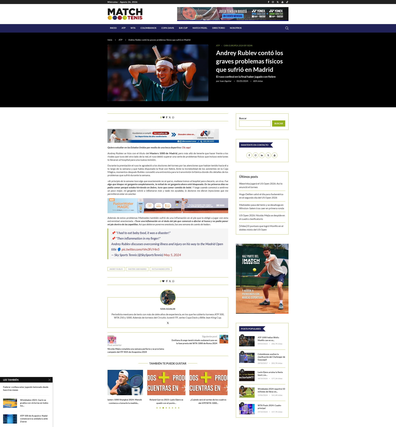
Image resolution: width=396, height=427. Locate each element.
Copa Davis (167, 28)
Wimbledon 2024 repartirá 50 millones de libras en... (271, 390)
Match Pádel (200, 28)
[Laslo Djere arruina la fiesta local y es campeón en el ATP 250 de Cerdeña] (247, 376)
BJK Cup (183, 28)
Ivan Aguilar (226, 81)
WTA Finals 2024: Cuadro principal (269, 406)
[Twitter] (277, 2)
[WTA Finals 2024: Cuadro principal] (247, 409)
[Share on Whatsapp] (173, 117)
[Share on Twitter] (170, 117)
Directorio (218, 28)
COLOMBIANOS (148, 28)
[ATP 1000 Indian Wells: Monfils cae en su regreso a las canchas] (247, 341)
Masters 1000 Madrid (137, 269)
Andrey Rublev (116, 269)
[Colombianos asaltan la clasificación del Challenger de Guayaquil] (247, 358)
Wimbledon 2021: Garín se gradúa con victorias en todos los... (34, 403)
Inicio (113, 28)
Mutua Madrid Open (161, 269)
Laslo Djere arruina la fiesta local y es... (270, 373)
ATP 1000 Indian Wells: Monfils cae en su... (268, 338)
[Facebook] (268, 2)
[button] (111, 389)
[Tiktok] (287, 2)
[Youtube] (282, 2)
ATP (124, 28)
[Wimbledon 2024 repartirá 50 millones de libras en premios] (247, 392)
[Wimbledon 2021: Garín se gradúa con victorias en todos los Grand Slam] (10, 403)
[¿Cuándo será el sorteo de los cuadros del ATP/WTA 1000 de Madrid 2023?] (168, 382)
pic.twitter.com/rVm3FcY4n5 (140, 249)
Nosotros (236, 28)
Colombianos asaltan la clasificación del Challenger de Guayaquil (271, 357)
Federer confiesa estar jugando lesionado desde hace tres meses (25, 388)
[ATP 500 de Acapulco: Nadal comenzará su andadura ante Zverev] (10, 419)
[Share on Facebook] (166, 117)
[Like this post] (163, 117)
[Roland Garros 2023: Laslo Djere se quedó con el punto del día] (127, 382)
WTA (133, 28)
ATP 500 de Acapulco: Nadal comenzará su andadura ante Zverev (34, 418)
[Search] (286, 28)
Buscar (243, 118)
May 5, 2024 (172, 255)
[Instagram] (273, 2)
